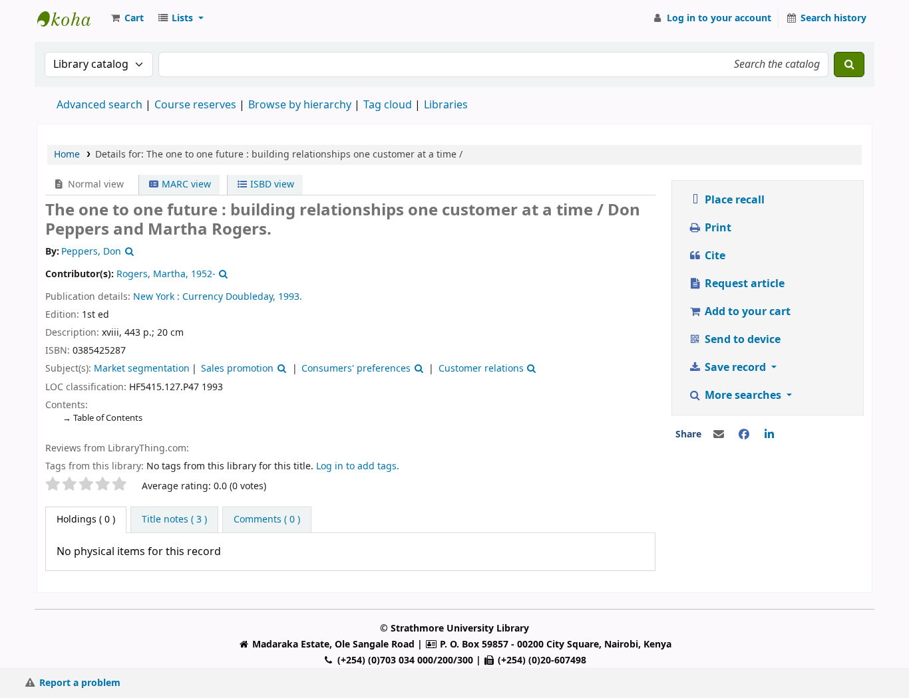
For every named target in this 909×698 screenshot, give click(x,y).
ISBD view (271, 184)
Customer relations (481, 369)
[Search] (849, 64)
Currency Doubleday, (228, 297)
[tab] (174, 520)
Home (67, 155)
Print (716, 228)
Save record (735, 368)
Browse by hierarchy (299, 105)
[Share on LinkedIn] (769, 435)
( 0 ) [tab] (86, 519)
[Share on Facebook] (744, 435)
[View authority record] (127, 252)
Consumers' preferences (356, 369)
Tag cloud (387, 105)
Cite (713, 256)
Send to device (741, 340)
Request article (743, 284)
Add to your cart (746, 312)
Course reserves (195, 105)
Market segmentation (142, 369)
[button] (126, 18)
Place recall (733, 200)
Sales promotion (237, 369)
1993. (290, 297)
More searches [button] (743, 396)
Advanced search (99, 105)
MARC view (185, 184)
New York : (156, 297)
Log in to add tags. (357, 466)
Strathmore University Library (70, 18)
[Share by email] (718, 435)
